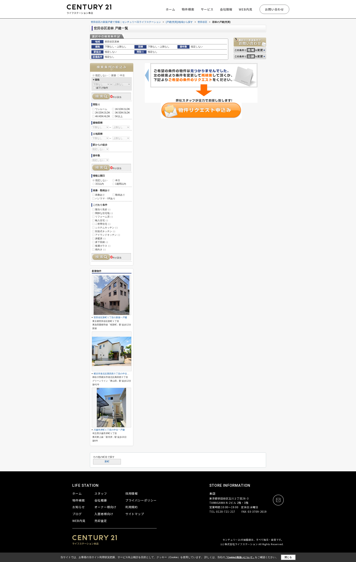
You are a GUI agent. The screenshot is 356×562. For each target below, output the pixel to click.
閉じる (288, 557)
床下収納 (101, 242)
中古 (122, 75)
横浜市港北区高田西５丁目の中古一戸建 (114, 373)
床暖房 (100, 238)
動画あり (120, 194)
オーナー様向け (105, 507)
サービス (207, 9)
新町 (107, 461)
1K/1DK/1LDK (122, 109)
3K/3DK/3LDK (122, 112)
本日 (117, 180)
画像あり (100, 194)
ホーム (170, 9)
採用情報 (131, 493)
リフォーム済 (104, 216)
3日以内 (99, 183)
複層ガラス (102, 245)
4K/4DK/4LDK (102, 116)
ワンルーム (101, 109)
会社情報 (226, 9)
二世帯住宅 (102, 224)
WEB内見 (245, 9)
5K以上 (119, 116)
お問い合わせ (274, 9)
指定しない (101, 75)
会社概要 (100, 500)
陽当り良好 (102, 209)
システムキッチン (106, 227)
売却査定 (100, 520)
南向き (100, 249)
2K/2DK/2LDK (102, 112)
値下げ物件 (102, 87)
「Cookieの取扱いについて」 (240, 557)
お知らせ (78, 507)
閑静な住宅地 (104, 213)
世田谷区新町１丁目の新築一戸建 (110, 317)
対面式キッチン (105, 231)
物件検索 (188, 9)
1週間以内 (120, 183)
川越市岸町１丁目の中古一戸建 (109, 429)
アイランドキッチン (107, 234)
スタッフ (100, 493)
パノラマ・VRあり (105, 198)
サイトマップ (134, 514)
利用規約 (131, 507)
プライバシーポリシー (141, 500)
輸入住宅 (101, 220)
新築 (113, 75)
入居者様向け (103, 514)
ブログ (77, 514)
